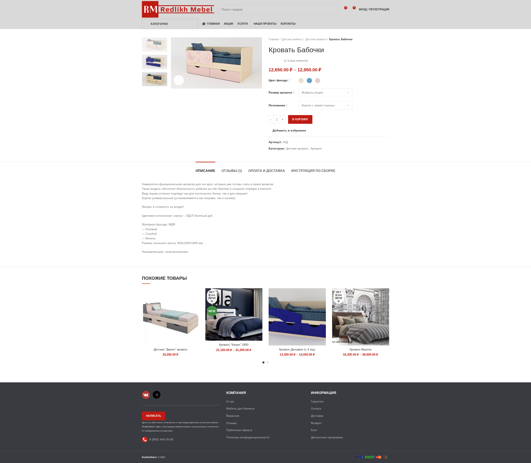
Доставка (317, 415)
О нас (230, 401)
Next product (387, 39)
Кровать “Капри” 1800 (233, 344)
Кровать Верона (360, 349)
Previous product (379, 39)
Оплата (316, 408)
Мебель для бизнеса (240, 408)
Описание (205, 171)
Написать (153, 415)
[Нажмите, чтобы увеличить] (179, 80)
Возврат (316, 423)
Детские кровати (315, 39)
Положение (277, 105)
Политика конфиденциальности (247, 437)
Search (332, 9)
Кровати (316, 148)
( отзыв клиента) (296, 60)
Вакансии (232, 415)
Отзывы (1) (232, 171)
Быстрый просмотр (196, 295)
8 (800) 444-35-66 (161, 439)
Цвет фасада (278, 80)
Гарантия (317, 401)
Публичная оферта (239, 430)
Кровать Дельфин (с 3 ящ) (297, 349)
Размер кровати (281, 92)
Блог (314, 430)
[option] (154, 44)
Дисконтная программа (327, 437)
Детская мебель (292, 39)
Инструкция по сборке (313, 171)
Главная (274, 39)
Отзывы (231, 423)
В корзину (300, 119)
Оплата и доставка (266, 171)
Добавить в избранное (289, 130)
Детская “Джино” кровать (170, 349)
